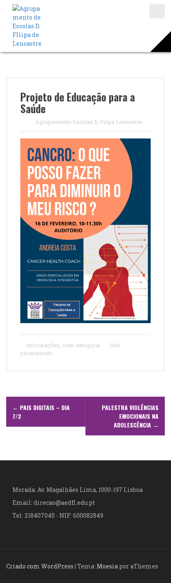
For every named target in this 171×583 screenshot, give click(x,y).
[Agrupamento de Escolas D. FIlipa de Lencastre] (27, 25)
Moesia (107, 566)
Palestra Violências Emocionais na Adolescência (130, 416)
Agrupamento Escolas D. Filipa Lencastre (88, 122)
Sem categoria (81, 345)
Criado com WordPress (39, 566)
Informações (43, 345)
